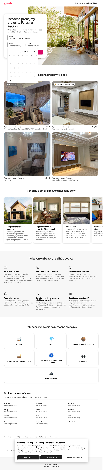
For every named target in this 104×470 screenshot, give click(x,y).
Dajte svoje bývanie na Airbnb (86, 3)
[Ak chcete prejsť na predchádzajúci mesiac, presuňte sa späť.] (11, 51)
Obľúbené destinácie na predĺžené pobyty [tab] (18, 397)
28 (26, 76)
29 (30, 76)
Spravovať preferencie (74, 457)
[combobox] (25, 38)
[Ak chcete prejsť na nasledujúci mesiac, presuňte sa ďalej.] (34, 51)
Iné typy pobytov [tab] (41, 397)
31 (10, 80)
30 (34, 76)
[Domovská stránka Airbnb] (9, 3)
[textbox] (16, 46)
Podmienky (55, 466)
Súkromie (47, 466)
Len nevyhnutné (51, 457)
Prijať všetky (28, 457)
